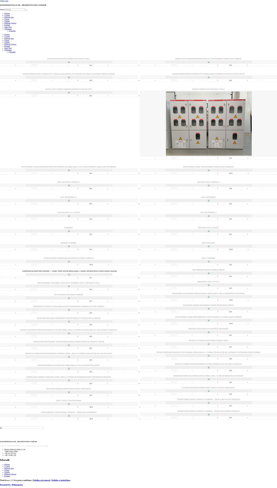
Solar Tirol (8, 27)
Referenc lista (9, 17)
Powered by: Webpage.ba (11, 485)
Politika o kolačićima (61, 480)
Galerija (7, 21)
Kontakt (7, 25)
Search (2, 9)
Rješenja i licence (10, 23)
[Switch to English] (12, 31)
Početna (7, 13)
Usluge (6, 19)
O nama (7, 15)
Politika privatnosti (41, 480)
